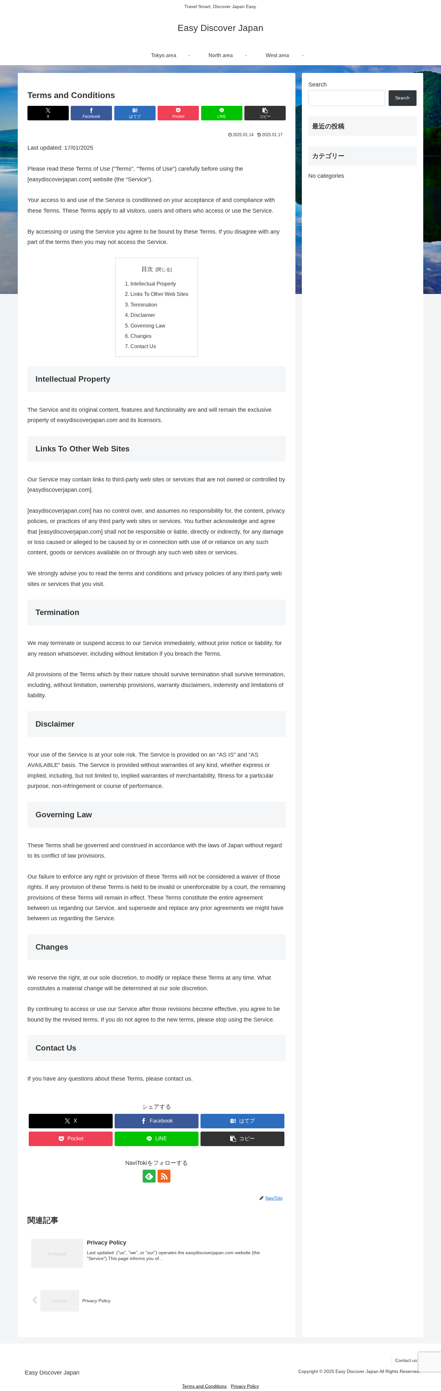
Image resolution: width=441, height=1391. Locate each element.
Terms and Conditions (204, 1386)
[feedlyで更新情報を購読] (149, 1176)
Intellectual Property (153, 284)
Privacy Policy (245, 1386)
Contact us (406, 1360)
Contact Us (143, 346)
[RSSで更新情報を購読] (164, 1176)
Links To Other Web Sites (159, 294)
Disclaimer (142, 315)
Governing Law (147, 325)
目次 (147, 269)
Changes (140, 336)
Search (317, 84)
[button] (265, 113)
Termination (143, 304)
